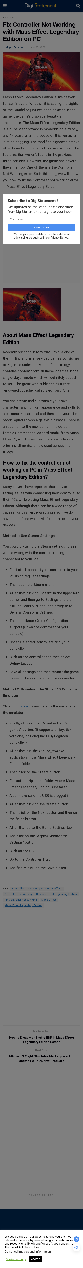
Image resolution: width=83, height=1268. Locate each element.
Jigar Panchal (15, 47)
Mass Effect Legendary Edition (23, 905)
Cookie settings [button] (16, 1259)
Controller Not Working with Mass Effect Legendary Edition (41, 894)
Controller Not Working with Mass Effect (37, 888)
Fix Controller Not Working (21, 900)
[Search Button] (78, 6)
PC (13, 17)
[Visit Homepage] (41, 5)
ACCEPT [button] (35, 1259)
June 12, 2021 (37, 47)
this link (22, 706)
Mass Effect (49, 900)
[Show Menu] (5, 6)
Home (6, 17)
